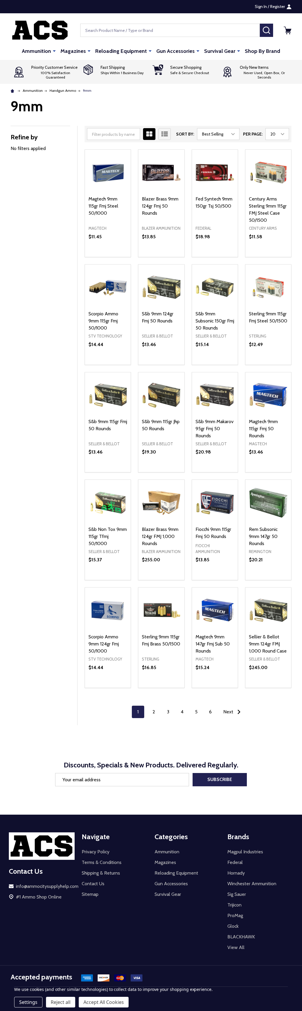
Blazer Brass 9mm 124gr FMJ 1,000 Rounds (160, 536)
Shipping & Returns (101, 873)
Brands (238, 836)
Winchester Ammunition (251, 883)
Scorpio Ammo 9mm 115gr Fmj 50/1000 (103, 321)
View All (235, 947)
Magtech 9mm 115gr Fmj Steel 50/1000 (103, 206)
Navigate (96, 836)
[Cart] (287, 30)
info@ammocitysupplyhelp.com (47, 886)
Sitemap (90, 894)
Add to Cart (118, 255)
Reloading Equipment (121, 51)
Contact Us (93, 883)
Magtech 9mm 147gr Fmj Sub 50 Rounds (213, 644)
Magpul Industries (245, 852)
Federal (235, 862)
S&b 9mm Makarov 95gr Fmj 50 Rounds (215, 428)
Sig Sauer (236, 894)
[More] (54, 51)
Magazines (73, 51)
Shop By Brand (262, 51)
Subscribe (219, 779)
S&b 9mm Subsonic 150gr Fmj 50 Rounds (215, 321)
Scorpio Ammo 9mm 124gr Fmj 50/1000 (103, 644)
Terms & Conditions (102, 862)
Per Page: (252, 134)
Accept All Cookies (103, 1002)
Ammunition (36, 51)
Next (228, 712)
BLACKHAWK (241, 937)
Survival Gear (219, 51)
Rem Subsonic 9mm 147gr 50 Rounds (263, 536)
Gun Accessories (175, 51)
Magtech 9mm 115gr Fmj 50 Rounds (263, 428)
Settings (28, 1002)
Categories (171, 836)
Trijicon (234, 905)
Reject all (60, 1002)
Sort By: (185, 134)
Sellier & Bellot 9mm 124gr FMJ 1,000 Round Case (268, 644)
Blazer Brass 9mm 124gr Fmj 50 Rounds (160, 206)
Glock (233, 926)
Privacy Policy (95, 852)
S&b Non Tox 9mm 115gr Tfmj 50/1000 (107, 536)
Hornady (236, 873)
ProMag (235, 915)
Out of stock (161, 257)
